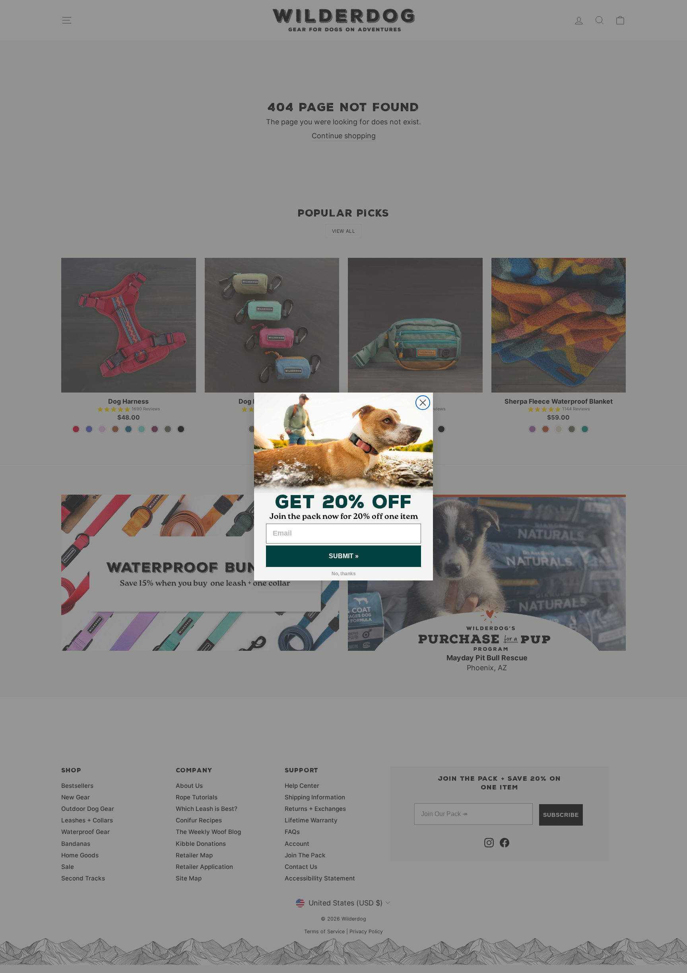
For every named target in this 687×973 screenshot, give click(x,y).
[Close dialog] (423, 403)
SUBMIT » (344, 556)
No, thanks (344, 573)
